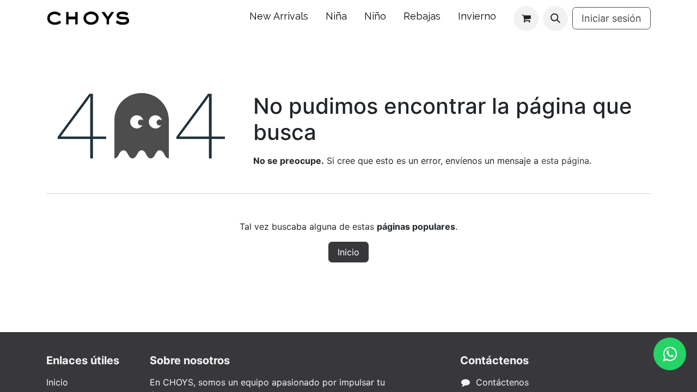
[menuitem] (278, 18)
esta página (565, 160)
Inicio (348, 252)
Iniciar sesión (611, 18)
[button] (555, 18)
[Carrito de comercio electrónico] (526, 18)
